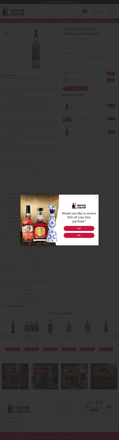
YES (79, 228)
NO (79, 235)
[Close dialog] (96, 197)
